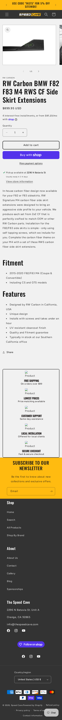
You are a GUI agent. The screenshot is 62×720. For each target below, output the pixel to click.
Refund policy (52, 705)
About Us (12, 557)
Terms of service (41, 710)
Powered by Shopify (33, 705)
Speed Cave (17, 705)
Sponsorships (15, 589)
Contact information (32, 715)
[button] (7, 14)
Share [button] (10, 352)
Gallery (11, 573)
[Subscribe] (51, 491)
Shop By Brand (15, 535)
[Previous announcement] (6, 5)
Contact (11, 565)
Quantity (7, 125)
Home (10, 512)
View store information (19, 181)
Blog (9, 581)
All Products (14, 527)
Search (11, 519)
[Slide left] (23, 71)
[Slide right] (38, 71)
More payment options (31, 163)
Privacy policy (23, 710)
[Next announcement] (55, 5)
